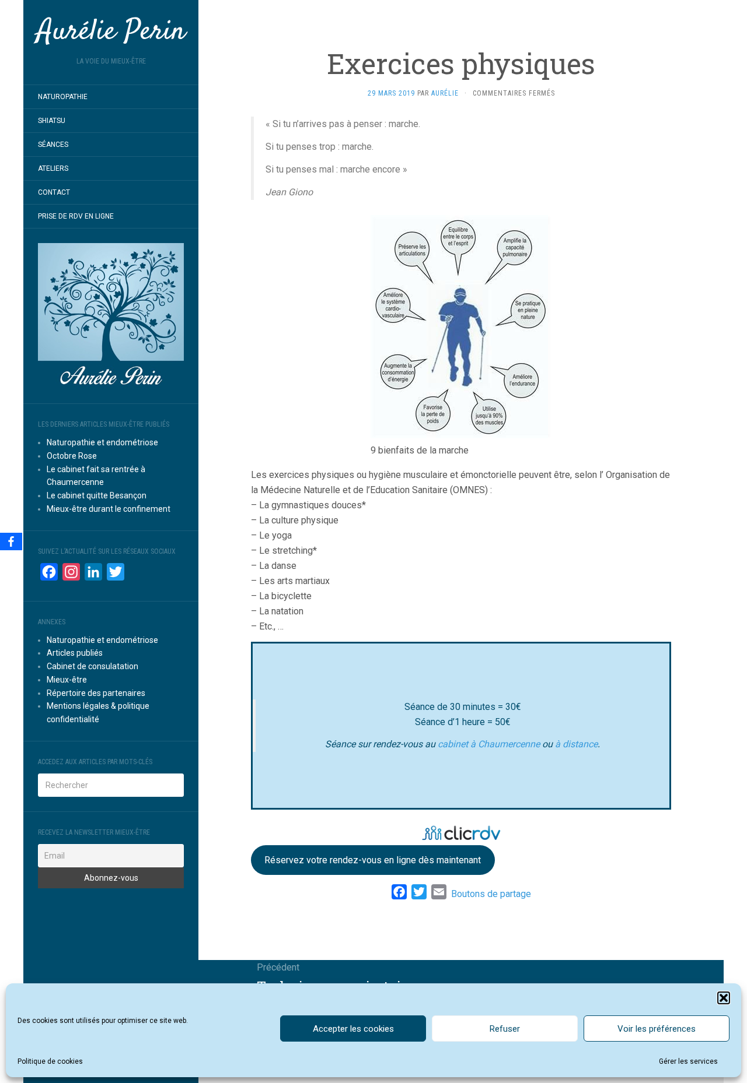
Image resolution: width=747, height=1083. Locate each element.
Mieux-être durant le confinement (108, 509)
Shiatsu (51, 121)
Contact (54, 192)
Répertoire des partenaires (96, 693)
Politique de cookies (50, 1061)
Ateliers (53, 168)
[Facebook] (11, 541)
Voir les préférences (656, 1029)
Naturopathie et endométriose (102, 442)
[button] (723, 998)
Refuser (505, 1029)
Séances (53, 144)
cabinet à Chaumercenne (490, 744)
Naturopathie (63, 97)
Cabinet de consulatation (92, 666)
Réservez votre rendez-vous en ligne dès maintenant (372, 860)
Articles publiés (75, 652)
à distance (576, 744)
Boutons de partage (491, 893)
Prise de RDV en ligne (76, 216)
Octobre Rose (72, 455)
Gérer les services (688, 1061)
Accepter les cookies (353, 1029)
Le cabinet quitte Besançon (96, 495)
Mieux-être (67, 679)
